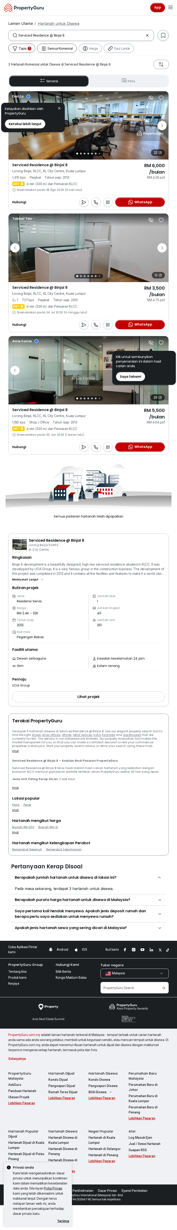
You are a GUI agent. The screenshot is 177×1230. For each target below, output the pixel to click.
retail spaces (82, 735)
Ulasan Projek (18, 1097)
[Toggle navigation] (170, 7)
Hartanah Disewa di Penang (62, 1151)
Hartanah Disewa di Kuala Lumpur (62, 1140)
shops (36, 735)
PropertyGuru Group (25, 964)
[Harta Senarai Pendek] (161, 97)
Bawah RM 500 (23, 827)
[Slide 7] (99, 153)
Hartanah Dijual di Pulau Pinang (26, 1156)
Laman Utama (20, 23)
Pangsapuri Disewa (103, 1086)
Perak (27, 805)
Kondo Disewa (99, 1079)
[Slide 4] (88, 153)
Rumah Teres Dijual (62, 1092)
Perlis (16, 805)
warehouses (132, 735)
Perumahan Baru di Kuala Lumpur (143, 1098)
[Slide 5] (92, 153)
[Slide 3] (85, 153)
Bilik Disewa (97, 1092)
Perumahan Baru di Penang (143, 1109)
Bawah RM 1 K (48, 827)
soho (97, 735)
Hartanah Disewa (103, 1073)
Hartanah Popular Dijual (23, 1134)
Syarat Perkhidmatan (77, 1191)
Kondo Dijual (58, 1079)
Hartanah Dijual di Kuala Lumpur (26, 1145)
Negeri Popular (100, 1131)
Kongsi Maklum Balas (71, 977)
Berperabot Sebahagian (64, 849)
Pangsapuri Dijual (61, 1086)
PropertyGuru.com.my (24, 1035)
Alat (132, 1131)
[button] (28, 579)
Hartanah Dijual (61, 1073)
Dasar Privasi (107, 1191)
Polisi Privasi (53, 1188)
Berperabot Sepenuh (27, 849)
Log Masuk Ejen (140, 1137)
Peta (131, 81)
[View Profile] (21, 96)
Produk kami (17, 977)
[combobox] (81, 35)
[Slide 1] (77, 153)
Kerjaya (13, 983)
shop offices (51, 735)
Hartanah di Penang (103, 1155)
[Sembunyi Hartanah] (151, 97)
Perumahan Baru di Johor (143, 1087)
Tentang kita (17, 971)
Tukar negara (112, 965)
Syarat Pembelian (134, 1191)
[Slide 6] (96, 153)
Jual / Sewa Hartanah (144, 1144)
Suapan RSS (138, 1150)
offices (67, 735)
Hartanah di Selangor (104, 1149)
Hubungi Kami (67, 964)
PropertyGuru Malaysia (19, 1076)
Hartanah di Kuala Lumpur (101, 1140)
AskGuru (14, 1085)
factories (108, 735)
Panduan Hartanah (22, 1091)
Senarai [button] (52, 81)
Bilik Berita (63, 971)
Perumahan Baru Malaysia (143, 1076)
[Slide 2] (81, 153)
